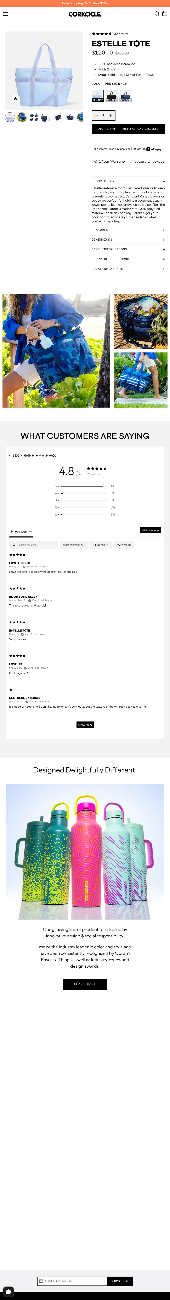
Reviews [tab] (21, 531)
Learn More (85, 984)
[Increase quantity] (111, 115)
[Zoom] (16, 99)
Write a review (150, 530)
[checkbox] (124, 545)
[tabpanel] (85, 636)
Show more (85, 724)
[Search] (157, 13)
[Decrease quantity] (96, 115)
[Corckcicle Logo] (85, 14)
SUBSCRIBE (120, 1281)
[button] (85, 486)
